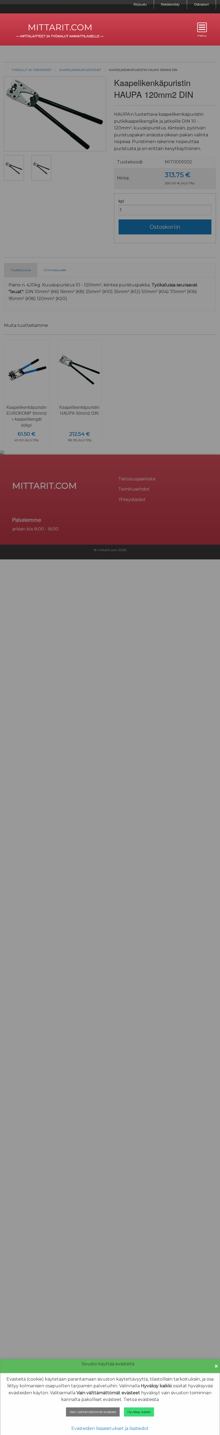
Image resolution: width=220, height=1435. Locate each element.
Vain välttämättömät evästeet (92, 1412)
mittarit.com (60, 27)
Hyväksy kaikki (139, 1412)
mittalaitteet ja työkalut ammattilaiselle (60, 36)
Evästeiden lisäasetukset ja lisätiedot (110, 1428)
